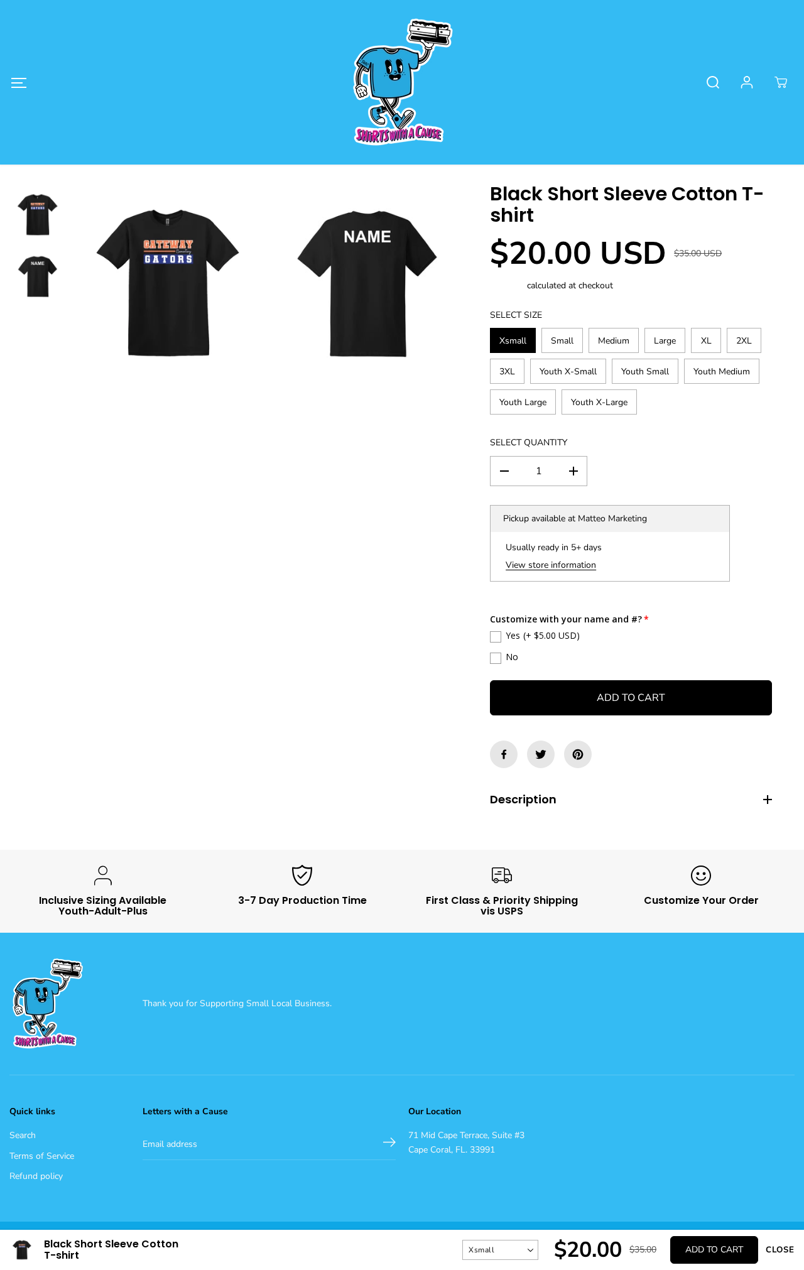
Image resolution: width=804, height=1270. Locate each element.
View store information (551, 565)
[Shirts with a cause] (402, 82)
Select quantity (528, 442)
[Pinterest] (578, 754)
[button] (18, 82)
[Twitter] (541, 754)
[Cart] (781, 82)
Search (22, 1135)
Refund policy (36, 1176)
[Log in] (747, 82)
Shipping (507, 285)
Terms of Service (41, 1156)
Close (780, 1250)
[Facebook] (504, 754)
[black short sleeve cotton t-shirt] (168, 283)
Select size (516, 315)
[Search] (713, 82)
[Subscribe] (389, 1144)
